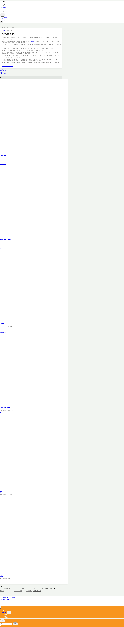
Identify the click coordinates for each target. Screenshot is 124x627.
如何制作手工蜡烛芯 (3, 73)
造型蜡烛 (7, 66)
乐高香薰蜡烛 (28, 589)
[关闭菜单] (0, 607)
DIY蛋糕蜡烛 (11, 591)
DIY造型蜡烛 (44, 591)
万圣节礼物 (33, 589)
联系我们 (4, 5)
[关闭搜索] (2, 620)
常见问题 (4, 4)
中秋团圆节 (22, 589)
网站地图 (1, 604)
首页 (4, 11)
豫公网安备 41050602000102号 (6, 601)
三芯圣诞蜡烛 (3, 589)
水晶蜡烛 (3, 66)
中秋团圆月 (24, 591)
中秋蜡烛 (2, 591)
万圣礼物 (6, 591)
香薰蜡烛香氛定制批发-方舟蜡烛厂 (9, 597)
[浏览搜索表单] (2, 15)
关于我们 (4, 2)
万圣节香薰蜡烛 (18, 591)
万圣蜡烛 (8, 589)
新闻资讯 (4, 1)
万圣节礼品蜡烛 (58, 588)
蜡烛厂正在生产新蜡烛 (4, 70)
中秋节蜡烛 (45, 589)
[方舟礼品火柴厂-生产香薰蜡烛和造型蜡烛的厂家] (4, 9)
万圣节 (39, 591)
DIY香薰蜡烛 (29, 591)
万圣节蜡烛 (51, 589)
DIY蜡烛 (35, 591)
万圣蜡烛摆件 (17, 589)
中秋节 (12, 589)
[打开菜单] (1, 22)
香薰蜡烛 (32, 41)
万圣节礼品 (38, 589)
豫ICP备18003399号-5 (4, 599)
